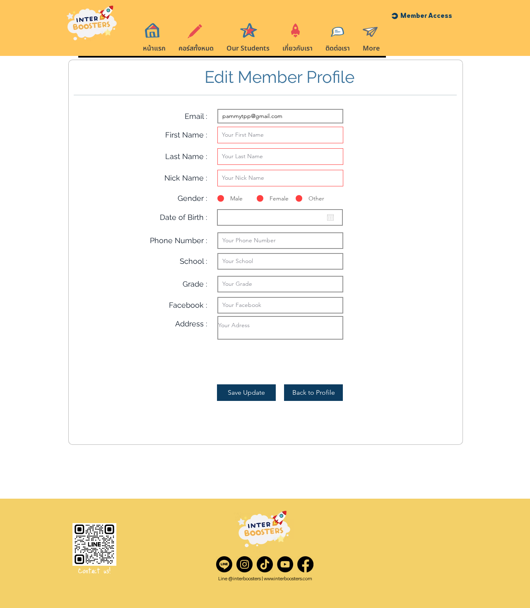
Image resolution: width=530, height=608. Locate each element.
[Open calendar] (330, 217)
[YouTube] (285, 564)
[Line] (224, 564)
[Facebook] (305, 564)
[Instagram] (244, 564)
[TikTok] (265, 564)
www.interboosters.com (288, 578)
